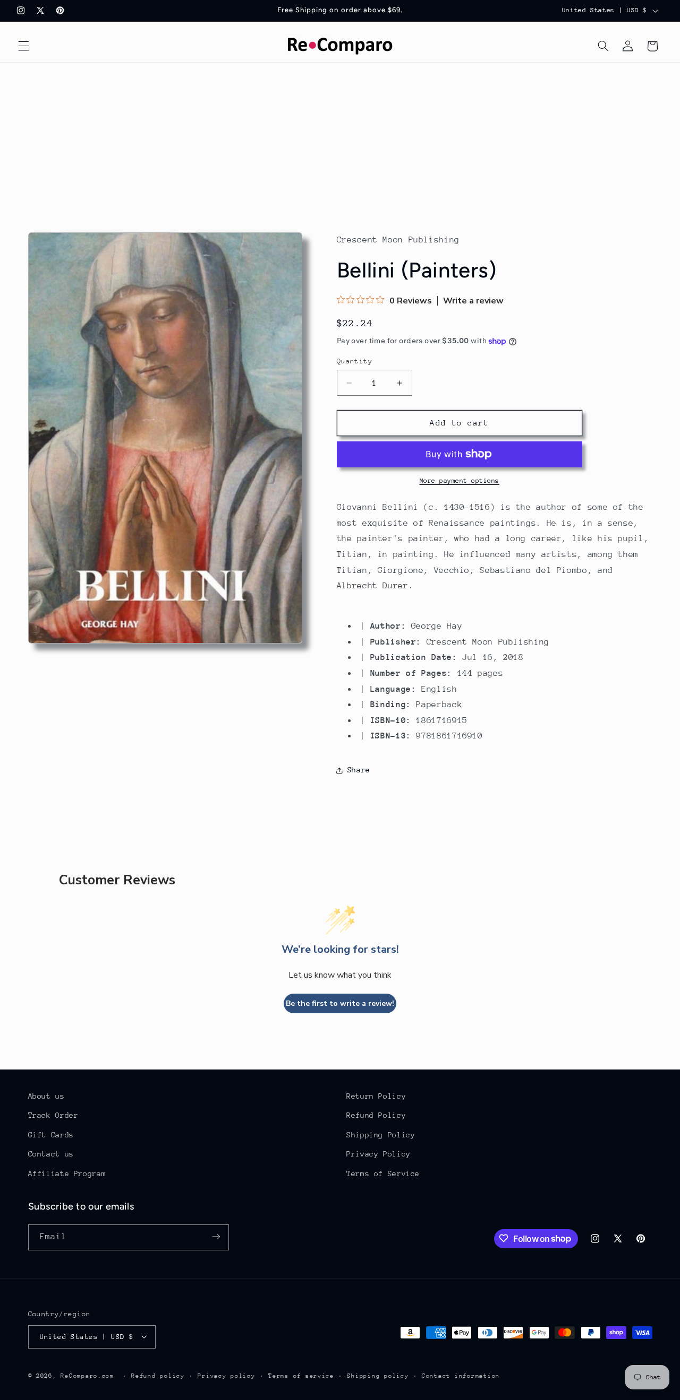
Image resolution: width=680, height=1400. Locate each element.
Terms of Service (383, 1173)
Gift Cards (51, 1135)
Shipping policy (378, 1375)
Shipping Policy (380, 1135)
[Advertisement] (340, 142)
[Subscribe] (215, 1237)
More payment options (460, 480)
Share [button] (358, 770)
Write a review (473, 301)
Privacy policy (226, 1375)
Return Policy (376, 1096)
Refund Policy (376, 1115)
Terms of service (301, 1375)
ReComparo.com (87, 1375)
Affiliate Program (67, 1173)
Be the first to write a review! (340, 1003)
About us (46, 1096)
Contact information (461, 1375)
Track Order (53, 1115)
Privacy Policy (378, 1154)
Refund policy (158, 1375)
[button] (23, 46)
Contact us (51, 1154)
